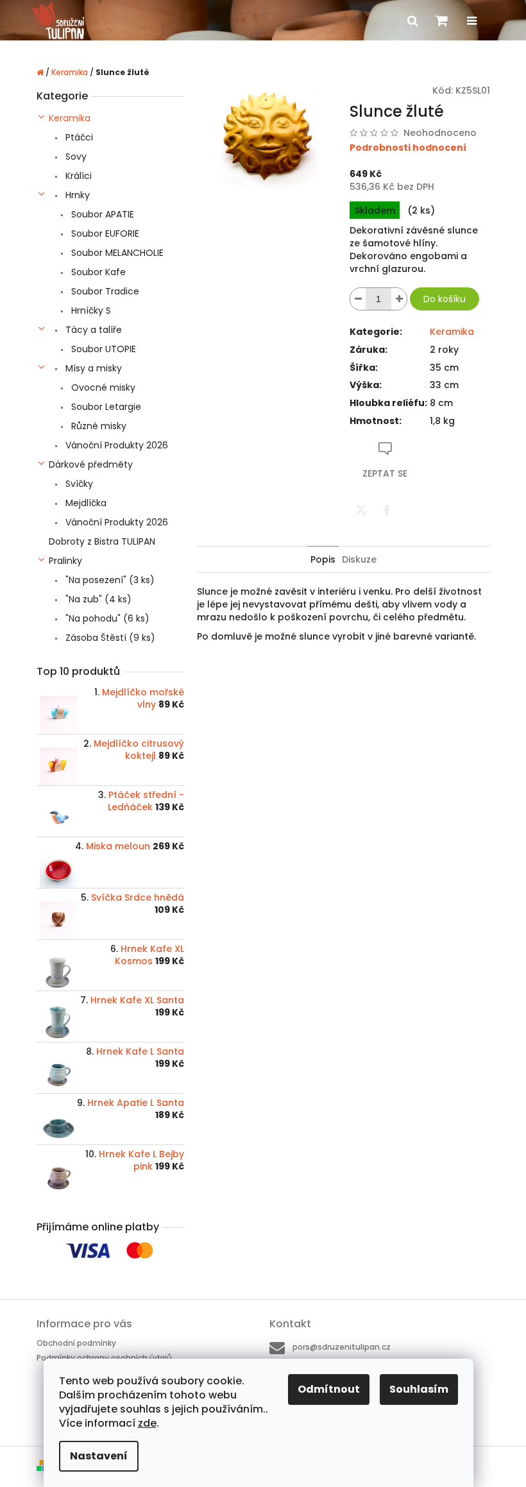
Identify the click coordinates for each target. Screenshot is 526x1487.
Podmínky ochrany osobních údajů (104, 1357)
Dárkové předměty (91, 464)
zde (147, 1423)
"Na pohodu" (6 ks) (106, 618)
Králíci (77, 175)
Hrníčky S (90, 310)
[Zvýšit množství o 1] (399, 299)
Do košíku (444, 299)
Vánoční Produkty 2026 (115, 445)
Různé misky (97, 426)
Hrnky (76, 195)
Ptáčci (78, 137)
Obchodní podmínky (76, 1343)
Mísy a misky (92, 368)
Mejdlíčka (84, 503)
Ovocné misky (102, 387)
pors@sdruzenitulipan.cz (342, 1346)
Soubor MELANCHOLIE (116, 252)
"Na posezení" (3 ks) (109, 580)
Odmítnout (329, 1389)
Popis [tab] (322, 559)
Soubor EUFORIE (104, 233)
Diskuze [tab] (359, 559)
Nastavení (99, 1456)
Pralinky (65, 560)
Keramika (69, 118)
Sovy (75, 156)
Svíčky (78, 483)
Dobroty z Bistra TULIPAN (102, 541)
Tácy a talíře (92, 329)
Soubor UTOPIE (102, 349)
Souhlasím (418, 1389)
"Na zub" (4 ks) (97, 599)
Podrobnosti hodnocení (408, 148)
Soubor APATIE (101, 214)
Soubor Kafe (97, 272)
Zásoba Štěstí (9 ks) (109, 637)
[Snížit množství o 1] (358, 299)
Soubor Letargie (105, 406)
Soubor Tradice (104, 291)
